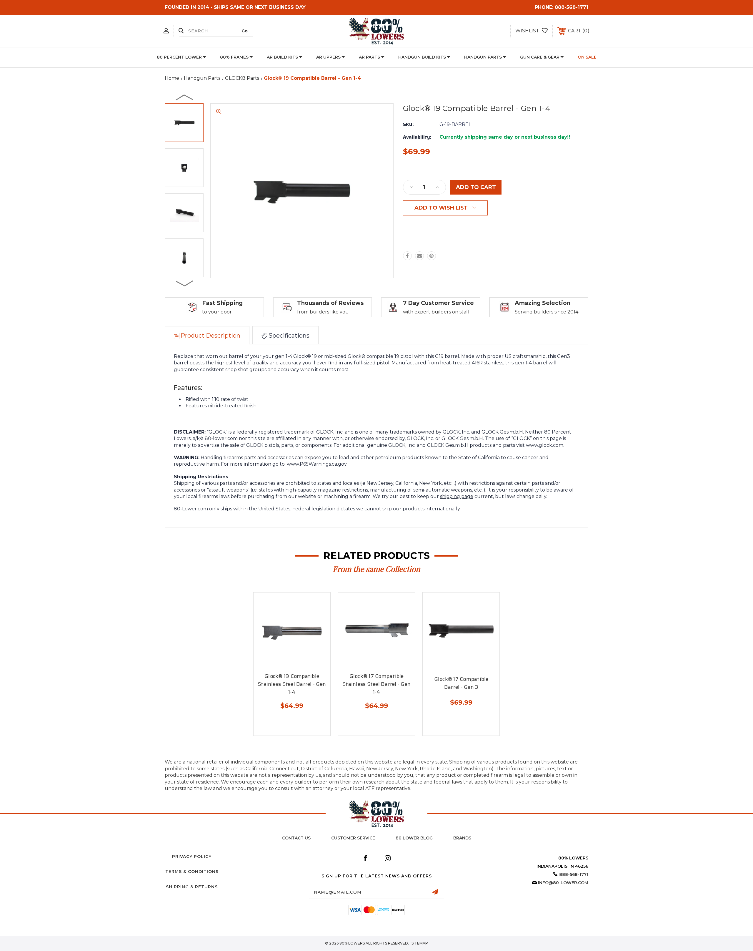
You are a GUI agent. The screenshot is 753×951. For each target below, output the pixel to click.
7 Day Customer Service (438, 303)
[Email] (419, 255)
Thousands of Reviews (330, 303)
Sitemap (420, 943)
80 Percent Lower (179, 57)
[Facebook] (407, 255)
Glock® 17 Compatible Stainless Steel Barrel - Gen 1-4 (376, 684)
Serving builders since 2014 (546, 312)
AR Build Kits (282, 57)
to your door (217, 312)
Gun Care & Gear (539, 57)
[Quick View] (285, 663)
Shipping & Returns (192, 886)
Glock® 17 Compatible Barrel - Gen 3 (461, 683)
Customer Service (353, 838)
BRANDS (462, 838)
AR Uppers (328, 57)
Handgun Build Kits (422, 57)
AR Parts (369, 57)
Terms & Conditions (192, 871)
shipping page (456, 496)
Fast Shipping (222, 303)
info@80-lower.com (563, 882)
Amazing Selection (542, 303)
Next (185, 283)
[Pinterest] (431, 255)
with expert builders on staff (436, 312)
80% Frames (234, 57)
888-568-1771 (571, 7)
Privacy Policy (191, 856)
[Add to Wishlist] (298, 663)
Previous (185, 97)
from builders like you (323, 312)
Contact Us (296, 838)
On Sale (587, 57)
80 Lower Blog (414, 838)
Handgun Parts (483, 57)
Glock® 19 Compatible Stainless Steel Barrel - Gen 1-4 (292, 684)
